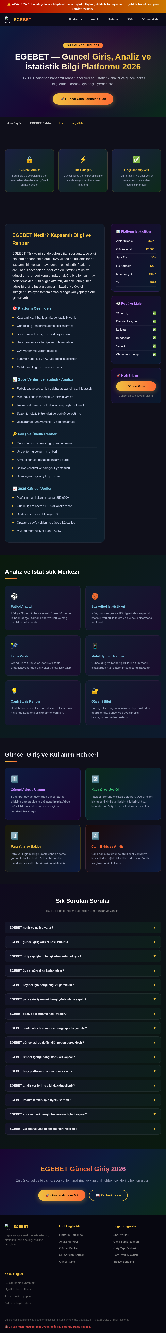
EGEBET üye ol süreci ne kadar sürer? (83, 970)
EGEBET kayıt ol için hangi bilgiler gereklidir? (83, 985)
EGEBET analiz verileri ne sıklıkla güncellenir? (83, 1085)
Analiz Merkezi (68, 1241)
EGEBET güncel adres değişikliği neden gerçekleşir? (83, 1042)
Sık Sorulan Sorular (71, 1254)
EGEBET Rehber (41, 123)
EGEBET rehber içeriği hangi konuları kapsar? (83, 1057)
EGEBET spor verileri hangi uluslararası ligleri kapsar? (83, 1114)
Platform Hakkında (71, 1234)
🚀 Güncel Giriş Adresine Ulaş (83, 99)
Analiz (95, 19)
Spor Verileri (121, 1234)
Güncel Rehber (69, 1248)
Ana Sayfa (14, 123)
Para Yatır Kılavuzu (125, 1254)
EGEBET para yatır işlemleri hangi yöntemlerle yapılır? (83, 999)
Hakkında (75, 19)
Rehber (113, 19)
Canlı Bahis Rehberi (126, 1241)
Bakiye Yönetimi (123, 1261)
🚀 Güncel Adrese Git (62, 1195)
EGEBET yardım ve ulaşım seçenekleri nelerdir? (83, 1129)
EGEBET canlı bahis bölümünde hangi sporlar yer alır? (83, 1028)
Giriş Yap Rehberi (124, 1248)
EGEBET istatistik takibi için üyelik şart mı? (83, 1100)
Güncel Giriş (150, 19)
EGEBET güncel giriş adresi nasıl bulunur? (83, 942)
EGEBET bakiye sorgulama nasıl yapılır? (83, 1014)
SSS (130, 19)
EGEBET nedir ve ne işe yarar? (83, 927)
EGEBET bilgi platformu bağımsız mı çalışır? (83, 1071)
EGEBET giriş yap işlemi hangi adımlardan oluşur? (83, 956)
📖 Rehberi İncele (108, 1195)
